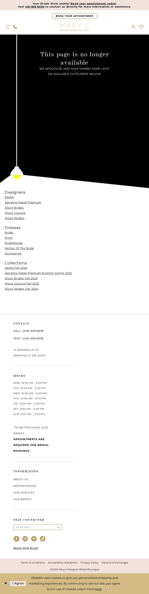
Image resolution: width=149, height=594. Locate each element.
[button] (7, 27)
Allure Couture (15, 213)
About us (20, 479)
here (98, 589)
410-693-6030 (34, 6)
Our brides (22, 499)
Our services (24, 492)
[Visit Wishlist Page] (141, 27)
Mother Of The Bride (19, 248)
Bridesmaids (14, 243)
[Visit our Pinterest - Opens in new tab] (34, 539)
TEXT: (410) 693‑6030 (28, 338)
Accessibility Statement (63, 562)
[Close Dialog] (5, 583)
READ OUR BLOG (25, 548)
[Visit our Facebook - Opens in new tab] (16, 539)
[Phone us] (15, 27)
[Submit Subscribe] (58, 527)
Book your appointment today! (93, 3)
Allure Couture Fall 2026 (22, 283)
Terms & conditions (33, 562)
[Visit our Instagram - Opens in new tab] (25, 539)
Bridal (9, 232)
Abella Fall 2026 (16, 268)
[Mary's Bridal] (74, 26)
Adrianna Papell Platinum (23, 202)
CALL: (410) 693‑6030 (28, 331)
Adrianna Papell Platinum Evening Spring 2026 (38, 273)
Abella (9, 197)
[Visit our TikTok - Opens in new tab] (43, 539)
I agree (18, 583)
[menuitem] (7, 27)
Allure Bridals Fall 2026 (21, 278)
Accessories (13, 253)
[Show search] (133, 27)
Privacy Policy (90, 562)
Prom (9, 238)
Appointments (24, 485)
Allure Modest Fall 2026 (21, 289)
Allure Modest (14, 218)
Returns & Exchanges (115, 562)
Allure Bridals (14, 207)
